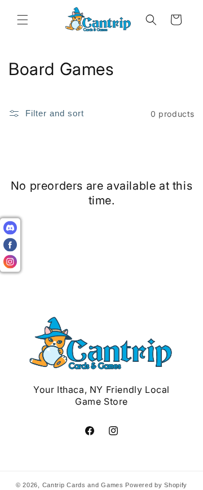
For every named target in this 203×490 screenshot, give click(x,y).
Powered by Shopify (156, 485)
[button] (22, 19)
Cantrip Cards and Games (82, 485)
